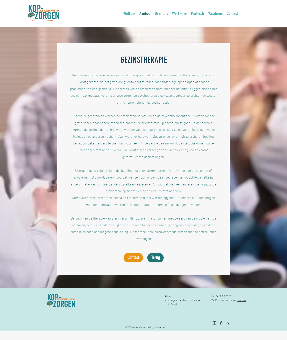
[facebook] (221, 323)
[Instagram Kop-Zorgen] (214, 323)
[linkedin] (227, 323)
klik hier (241, 299)
